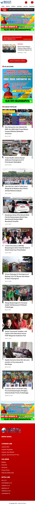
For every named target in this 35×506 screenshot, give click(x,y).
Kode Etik (4, 465)
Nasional (19, 6)
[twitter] (4, 440)
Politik (26, 6)
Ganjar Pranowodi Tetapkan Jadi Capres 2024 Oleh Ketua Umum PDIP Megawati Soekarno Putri (16, 333)
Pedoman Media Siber (8, 473)
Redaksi (4, 462)
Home (3, 6)
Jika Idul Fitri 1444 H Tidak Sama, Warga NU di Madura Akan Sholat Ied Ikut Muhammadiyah (16, 188)
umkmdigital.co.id (7, 483)
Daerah (13, 6)
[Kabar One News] (6, 4)
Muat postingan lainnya (17, 61)
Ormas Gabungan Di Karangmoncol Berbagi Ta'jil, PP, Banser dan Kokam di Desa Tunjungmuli (17, 276)
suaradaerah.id (6, 493)
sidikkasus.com (6, 491)
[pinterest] (8, 440)
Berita (8, 6)
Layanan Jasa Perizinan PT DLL (10, 455)
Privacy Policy (5, 470)
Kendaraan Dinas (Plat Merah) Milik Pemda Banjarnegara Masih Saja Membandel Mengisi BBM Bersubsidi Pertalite (17, 218)
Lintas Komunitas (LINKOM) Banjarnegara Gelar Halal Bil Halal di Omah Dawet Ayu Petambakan (17, 248)
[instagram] (11, 440)
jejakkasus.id (5, 488)
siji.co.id (4, 480)
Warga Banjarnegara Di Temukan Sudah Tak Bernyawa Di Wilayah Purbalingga (16, 305)
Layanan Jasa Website (8, 452)
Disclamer (4, 467)
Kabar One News (22, 503)
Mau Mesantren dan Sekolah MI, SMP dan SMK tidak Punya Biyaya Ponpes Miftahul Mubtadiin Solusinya (16, 130)
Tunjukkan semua (27, 39)
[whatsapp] (6, 440)
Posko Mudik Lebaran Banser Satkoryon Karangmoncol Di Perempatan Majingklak (15, 160)
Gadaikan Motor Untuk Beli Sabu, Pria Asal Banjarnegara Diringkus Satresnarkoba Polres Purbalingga (16, 391)
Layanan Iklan (5, 447)
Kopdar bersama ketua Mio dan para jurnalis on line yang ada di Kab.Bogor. (17, 362)
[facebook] (2, 440)
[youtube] (13, 440)
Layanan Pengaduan (7, 449)
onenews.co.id (6, 485)
